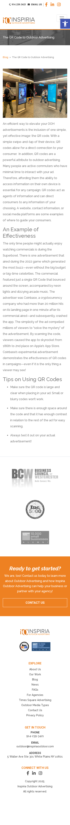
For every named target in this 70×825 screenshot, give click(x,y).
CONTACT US (35, 602)
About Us (35, 669)
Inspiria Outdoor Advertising (35, 786)
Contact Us (35, 710)
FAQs (35, 689)
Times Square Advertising (35, 700)
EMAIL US (36, 4)
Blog (5, 57)
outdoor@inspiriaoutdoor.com (35, 746)
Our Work (35, 674)
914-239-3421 (35, 736)
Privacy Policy (35, 715)
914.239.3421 (18, 4)
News (35, 684)
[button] (65, 24)
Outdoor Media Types (35, 705)
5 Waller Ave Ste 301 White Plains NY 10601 (35, 756)
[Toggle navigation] (62, 18)
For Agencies (35, 694)
